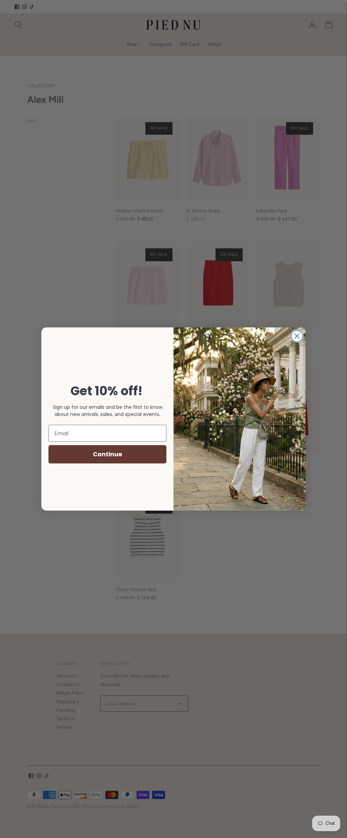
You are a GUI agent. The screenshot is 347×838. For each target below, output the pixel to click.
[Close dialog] (297, 336)
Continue (107, 454)
